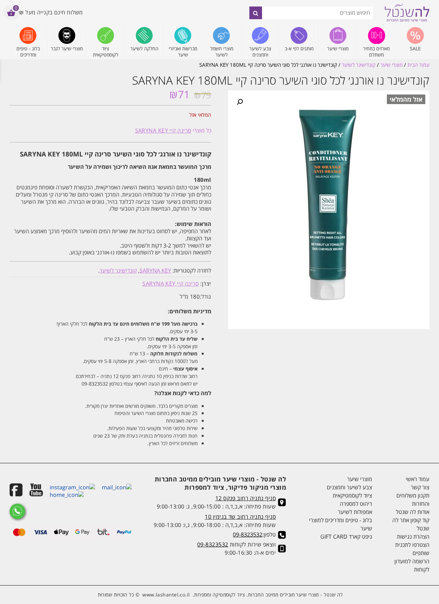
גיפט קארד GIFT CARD (346, 536)
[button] (240, 102)
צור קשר (420, 487)
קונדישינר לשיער (359, 64)
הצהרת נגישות (413, 536)
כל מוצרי (173, 130)
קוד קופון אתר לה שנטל (410, 524)
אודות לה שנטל (412, 512)
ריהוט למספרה (356, 503)
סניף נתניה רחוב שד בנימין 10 (240, 516)
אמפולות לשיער (355, 512)
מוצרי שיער (391, 64)
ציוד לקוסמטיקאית (352, 495)
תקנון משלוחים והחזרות (412, 499)
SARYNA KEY (155, 270)
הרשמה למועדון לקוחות (411, 565)
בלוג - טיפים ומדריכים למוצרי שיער (340, 524)
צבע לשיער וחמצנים (349, 487)
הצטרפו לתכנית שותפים (412, 549)
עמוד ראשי (417, 479)
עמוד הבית (418, 64)
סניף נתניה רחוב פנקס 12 (245, 498)
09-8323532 (247, 534)
